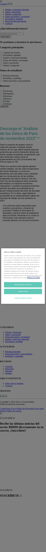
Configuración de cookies (23, 298)
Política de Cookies (33, 277)
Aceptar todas (23, 291)
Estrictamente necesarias (23, 284)
